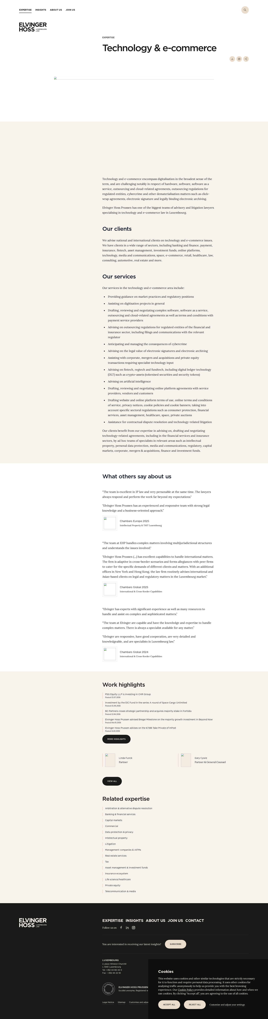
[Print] (239, 59)
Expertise (108, 37)
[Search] (245, 10)
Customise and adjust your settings (227, 1004)
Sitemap (121, 1002)
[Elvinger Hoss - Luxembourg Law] (33, 26)
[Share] (246, 59)
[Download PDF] (232, 59)
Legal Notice (108, 1002)
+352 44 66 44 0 (114, 970)
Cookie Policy (186, 989)
